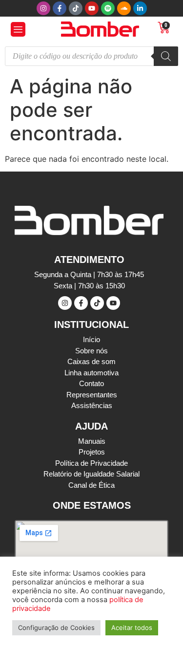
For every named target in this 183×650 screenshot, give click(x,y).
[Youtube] (92, 8)
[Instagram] (43, 8)
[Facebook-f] (59, 8)
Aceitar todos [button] (131, 627)
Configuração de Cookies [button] (56, 627)
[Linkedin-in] (140, 8)
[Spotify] (108, 8)
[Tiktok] (75, 8)
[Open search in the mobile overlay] (91, 56)
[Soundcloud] (124, 8)
